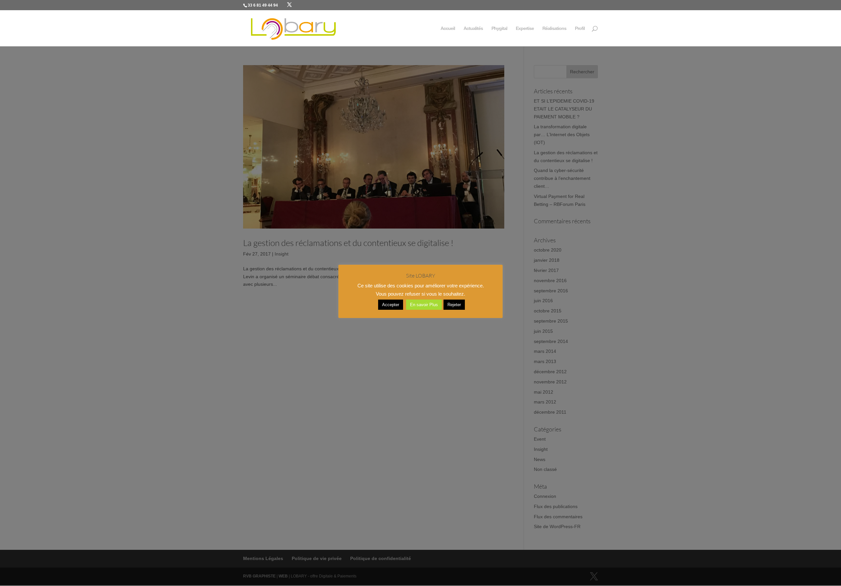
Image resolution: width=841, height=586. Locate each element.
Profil (580, 28)
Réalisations (554, 28)
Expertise (525, 28)
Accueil (448, 28)
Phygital (499, 28)
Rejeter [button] (454, 304)
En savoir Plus (424, 304)
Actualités (473, 28)
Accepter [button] (390, 304)
